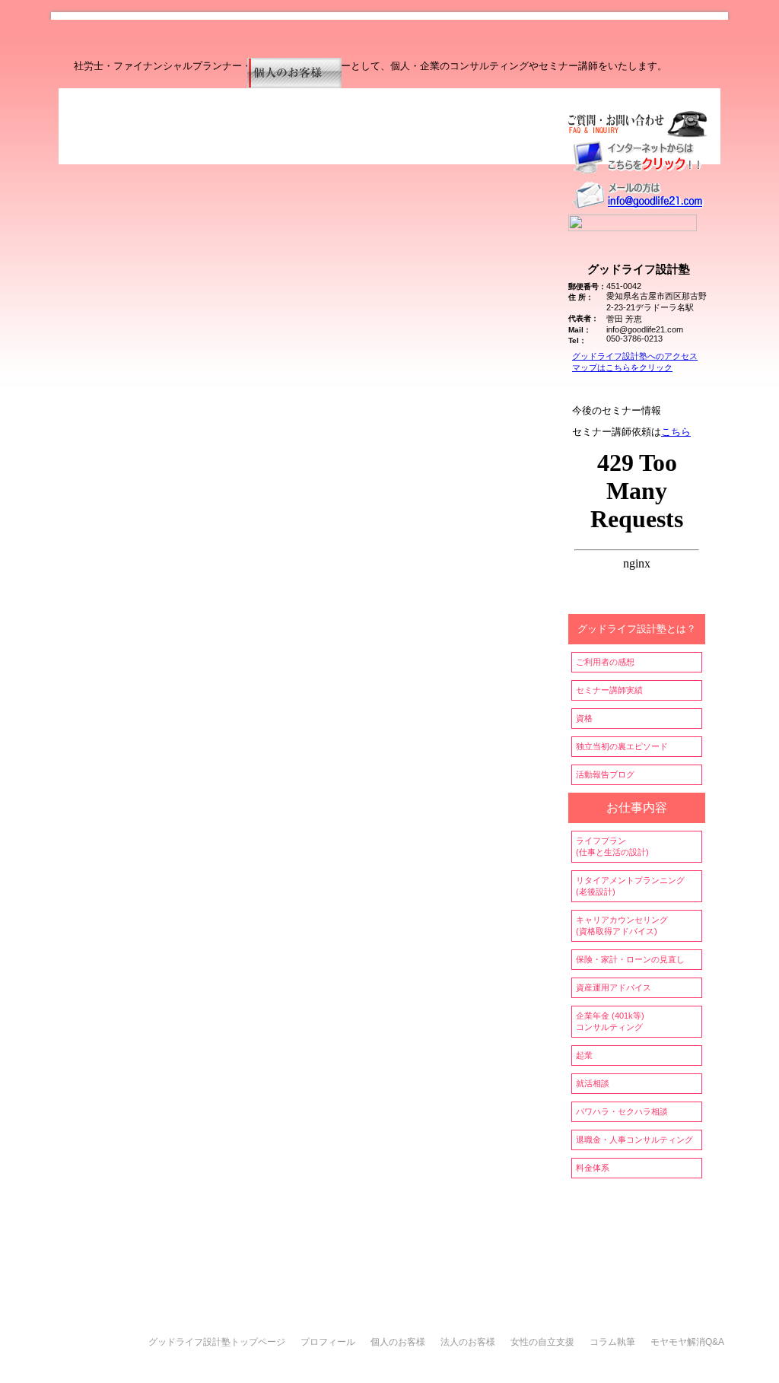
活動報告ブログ (605, 774)
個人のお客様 (397, 1342)
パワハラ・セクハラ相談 (622, 1111)
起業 (584, 1055)
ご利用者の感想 (605, 661)
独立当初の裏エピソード (622, 746)
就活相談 (592, 1083)
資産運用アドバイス (613, 987)
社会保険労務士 (176, 1367)
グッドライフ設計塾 (314, 1367)
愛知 (224, 1367)
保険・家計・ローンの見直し (630, 959)
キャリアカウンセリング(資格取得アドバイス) (622, 925)
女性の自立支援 (542, 1342)
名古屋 (252, 1367)
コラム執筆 (612, 1342)
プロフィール (327, 1342)
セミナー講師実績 (609, 690)
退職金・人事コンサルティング (634, 1139)
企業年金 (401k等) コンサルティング (610, 1021)
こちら (676, 431)
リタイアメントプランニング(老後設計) (630, 886)
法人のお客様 (467, 1342)
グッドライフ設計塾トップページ (216, 1342)
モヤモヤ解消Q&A (687, 1342)
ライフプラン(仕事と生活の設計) (612, 846)
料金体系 (592, 1167)
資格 (584, 718)
